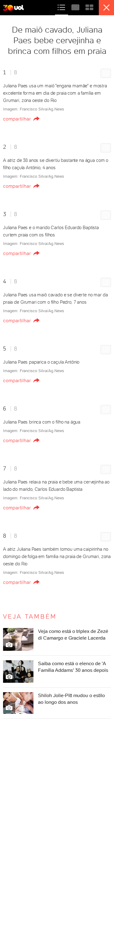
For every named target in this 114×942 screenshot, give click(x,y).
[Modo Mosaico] (89, 6)
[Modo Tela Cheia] (76, 6)
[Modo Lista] (62, 6)
